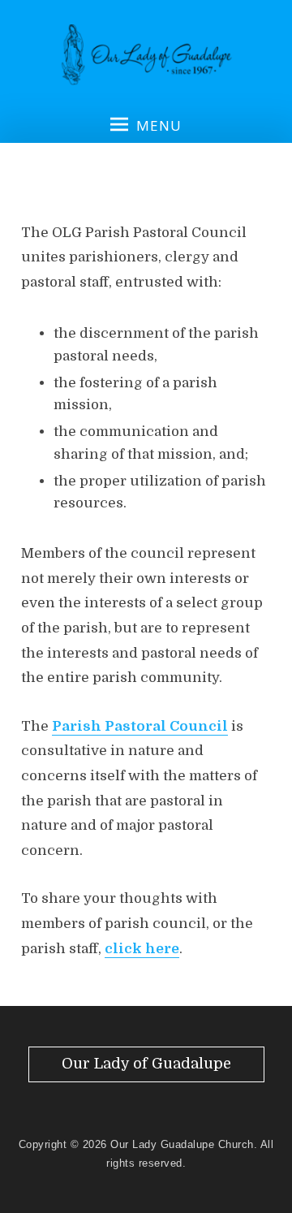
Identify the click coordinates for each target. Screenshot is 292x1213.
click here (142, 948)
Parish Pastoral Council (140, 726)
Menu (159, 125)
